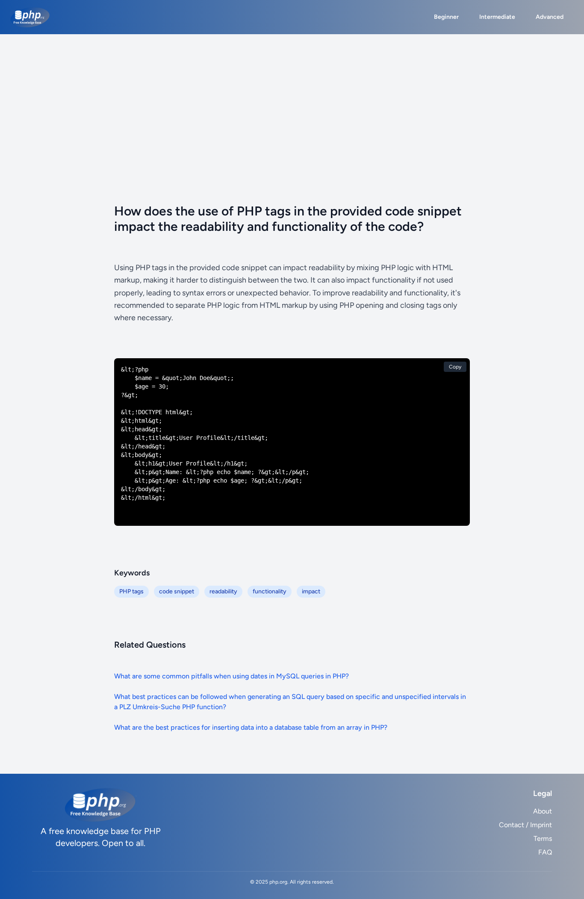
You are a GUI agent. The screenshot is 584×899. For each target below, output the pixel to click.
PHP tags (131, 591)
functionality (269, 591)
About (542, 811)
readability (223, 591)
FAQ (545, 852)
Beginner (446, 17)
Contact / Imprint (525, 825)
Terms (543, 838)
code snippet (176, 591)
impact (311, 591)
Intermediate (497, 17)
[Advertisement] (292, 98)
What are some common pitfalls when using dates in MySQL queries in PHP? (231, 676)
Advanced (549, 17)
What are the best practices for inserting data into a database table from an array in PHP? (250, 727)
